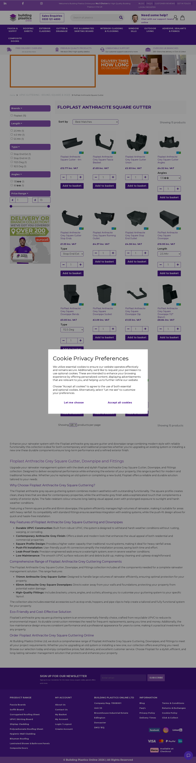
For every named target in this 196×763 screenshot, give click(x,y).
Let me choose (74, 402)
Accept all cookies (120, 402)
